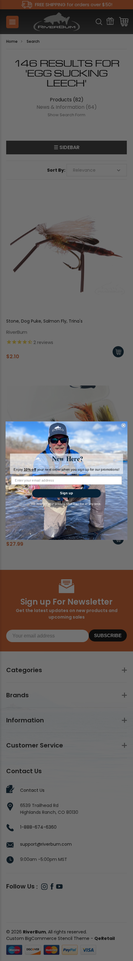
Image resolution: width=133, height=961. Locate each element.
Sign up (66, 493)
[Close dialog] (123, 425)
